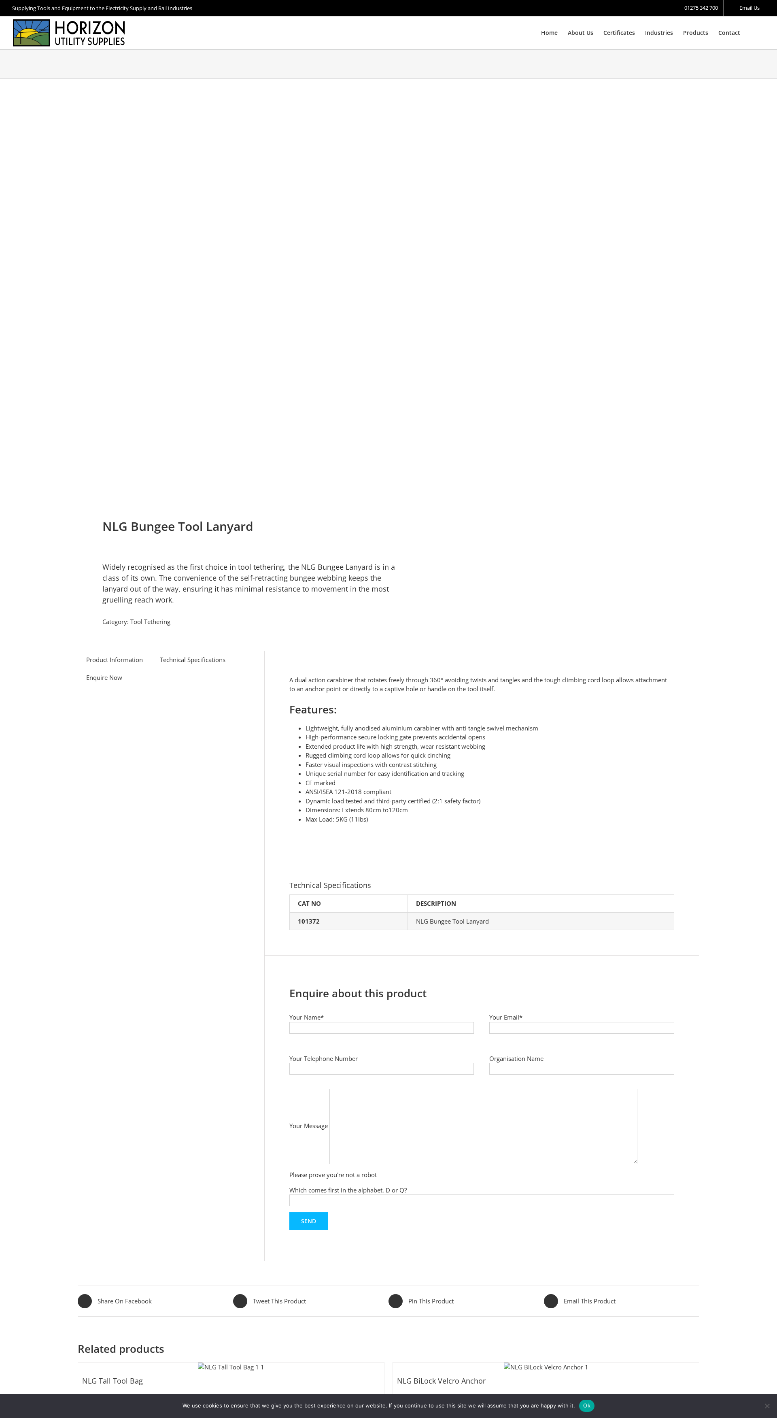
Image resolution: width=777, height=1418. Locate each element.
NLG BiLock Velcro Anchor (441, 1381)
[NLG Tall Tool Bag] (231, 1367)
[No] (767, 1406)
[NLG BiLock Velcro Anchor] (546, 1367)
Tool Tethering (150, 621)
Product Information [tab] (114, 660)
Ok (586, 1405)
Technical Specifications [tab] (192, 660)
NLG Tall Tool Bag (112, 1381)
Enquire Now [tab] (104, 677)
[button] (752, 33)
